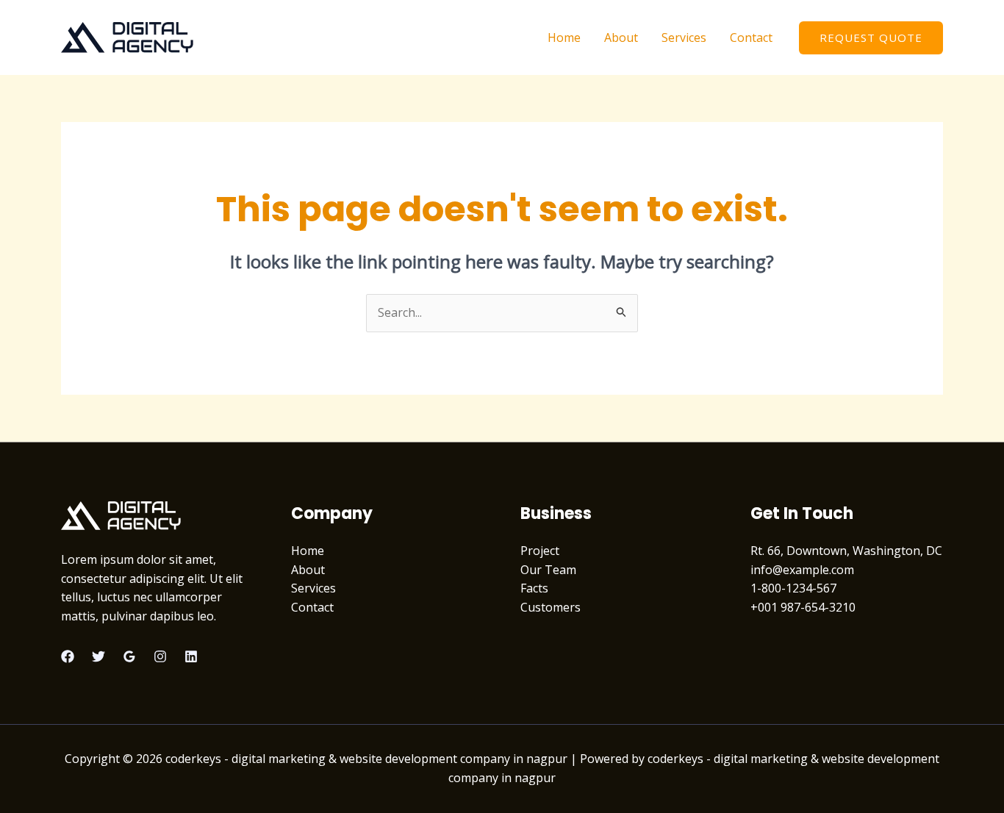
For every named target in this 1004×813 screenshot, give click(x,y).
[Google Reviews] (129, 656)
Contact (751, 37)
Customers (550, 607)
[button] (871, 37)
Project (539, 550)
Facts (534, 588)
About (621, 37)
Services (683, 37)
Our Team (548, 570)
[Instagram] (160, 656)
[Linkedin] (191, 656)
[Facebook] (67, 656)
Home (564, 37)
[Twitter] (98, 656)
